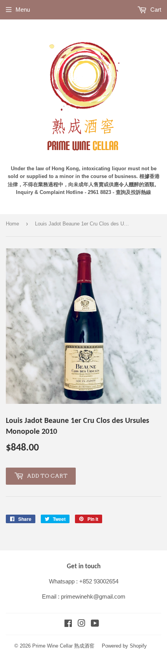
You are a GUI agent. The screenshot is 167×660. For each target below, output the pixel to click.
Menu (23, 9)
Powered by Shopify (124, 646)
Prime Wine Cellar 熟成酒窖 (63, 646)
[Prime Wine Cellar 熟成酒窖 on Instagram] (81, 624)
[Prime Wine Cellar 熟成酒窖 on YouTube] (95, 624)
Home (12, 224)
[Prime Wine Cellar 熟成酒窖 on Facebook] (68, 624)
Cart (155, 9)
